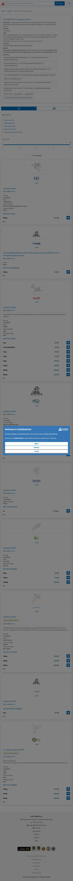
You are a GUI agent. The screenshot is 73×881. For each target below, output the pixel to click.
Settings (36, 447)
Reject (36, 443)
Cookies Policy (18, 438)
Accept (36, 451)
